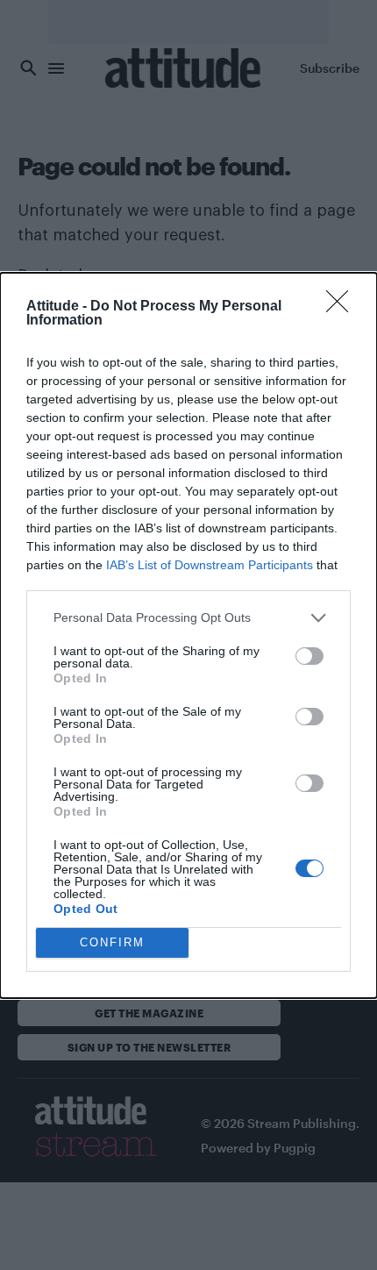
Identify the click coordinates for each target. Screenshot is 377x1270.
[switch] (309, 656)
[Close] (342, 307)
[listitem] (188, 618)
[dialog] (188, 635)
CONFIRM (112, 942)
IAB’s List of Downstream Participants (209, 565)
